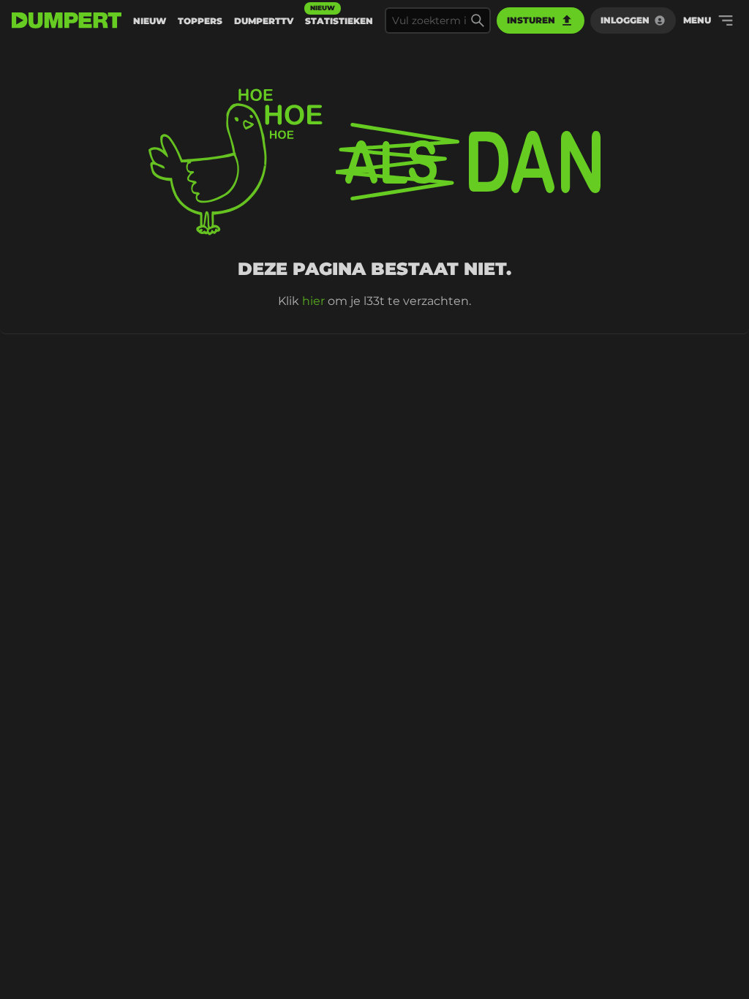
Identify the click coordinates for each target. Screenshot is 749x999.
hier (313, 301)
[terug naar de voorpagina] (66, 20)
